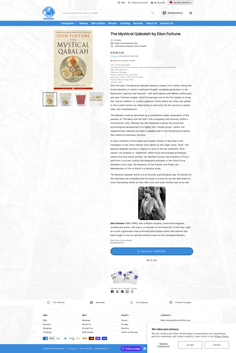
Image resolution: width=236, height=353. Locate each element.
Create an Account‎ (139, 2)
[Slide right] (98, 85)
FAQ (45, 320)
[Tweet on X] (117, 291)
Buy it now (152, 260)
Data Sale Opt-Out (101, 349)
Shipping (114, 56)
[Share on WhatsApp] (127, 291)
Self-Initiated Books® (57, 349)
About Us (86, 324)
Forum (124, 320)
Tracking (47, 332)
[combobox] (107, 13)
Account (47, 324)
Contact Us (87, 328)
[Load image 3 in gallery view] (81, 99)
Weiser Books (117, 243)
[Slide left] (92, 85)
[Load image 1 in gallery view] (50, 99)
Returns (125, 328)
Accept (190, 344)
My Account (159, 2)
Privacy (124, 324)
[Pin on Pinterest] (122, 291)
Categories (67, 23)
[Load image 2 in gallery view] (65, 99)
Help (123, 2)
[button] (191, 13)
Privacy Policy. (221, 336)
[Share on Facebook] (112, 291)
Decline (217, 344)
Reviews (86, 320)
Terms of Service (129, 332)
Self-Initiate (87, 332)
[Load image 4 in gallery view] (96, 99)
